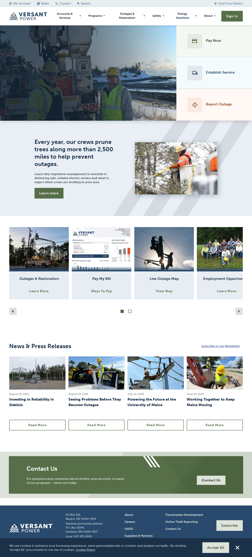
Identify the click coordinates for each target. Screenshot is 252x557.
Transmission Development (184, 515)
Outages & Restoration (127, 16)
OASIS (129, 529)
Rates (45, 3)
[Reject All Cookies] (237, 547)
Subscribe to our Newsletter (220, 346)
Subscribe (229, 526)
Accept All (215, 548)
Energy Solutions (182, 16)
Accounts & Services (65, 16)
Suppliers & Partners (139, 535)
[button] (83, 3)
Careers (130, 522)
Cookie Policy (85, 549)
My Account (21, 3)
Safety (156, 15)
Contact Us (211, 480)
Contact (65, 3)
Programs (95, 15)
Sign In (232, 16)
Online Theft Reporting (181, 522)
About (208, 15)
